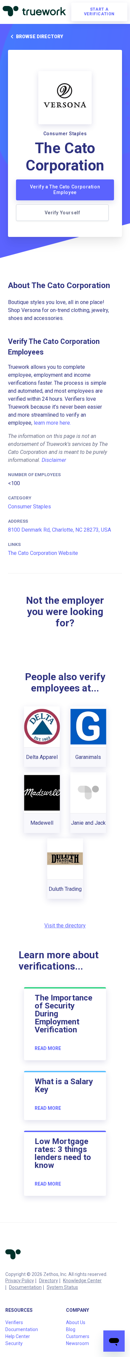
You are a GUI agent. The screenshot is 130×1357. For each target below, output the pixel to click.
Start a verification (99, 11)
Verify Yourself (62, 212)
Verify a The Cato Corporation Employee (65, 189)
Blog (70, 1329)
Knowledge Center (82, 1280)
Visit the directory (65, 925)
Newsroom (77, 1343)
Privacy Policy (19, 1280)
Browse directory (39, 36)
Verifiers (14, 1322)
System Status (62, 1287)
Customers (77, 1336)
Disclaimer (54, 460)
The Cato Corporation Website (43, 553)
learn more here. (52, 423)
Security (14, 1343)
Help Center (17, 1336)
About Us (75, 1322)
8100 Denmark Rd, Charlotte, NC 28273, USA (59, 530)
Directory (48, 1280)
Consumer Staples (29, 506)
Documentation (25, 1287)
